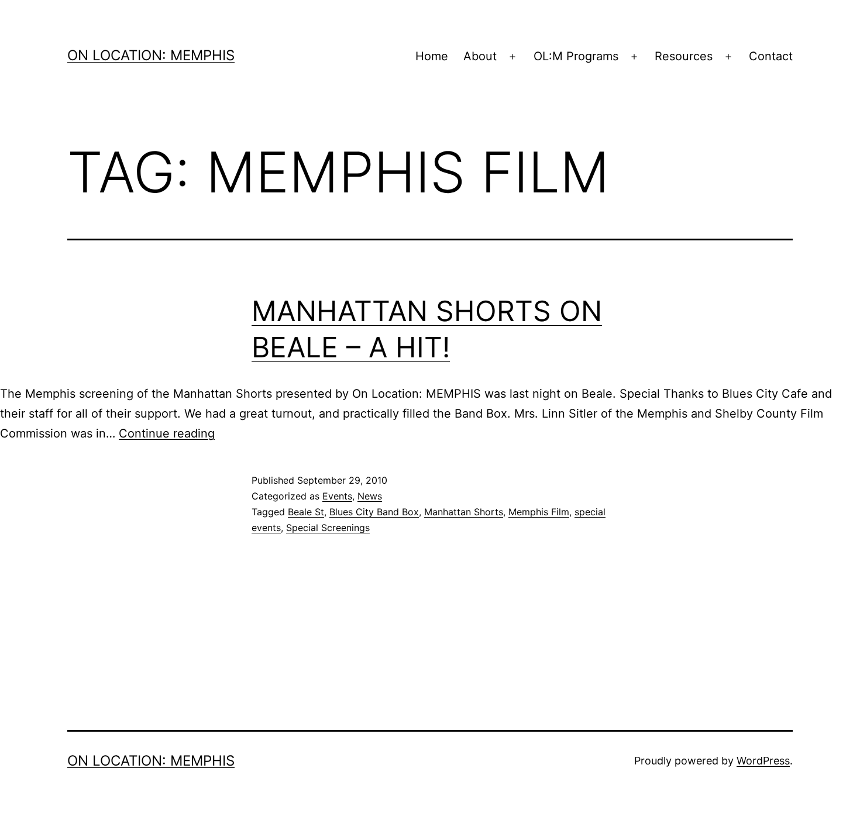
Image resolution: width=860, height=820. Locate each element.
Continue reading (167, 433)
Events (337, 496)
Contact (771, 56)
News (369, 496)
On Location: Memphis (151, 55)
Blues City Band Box (374, 512)
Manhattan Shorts (463, 512)
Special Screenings (328, 527)
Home (431, 56)
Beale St (306, 512)
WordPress (763, 760)
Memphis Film (538, 512)
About (480, 56)
